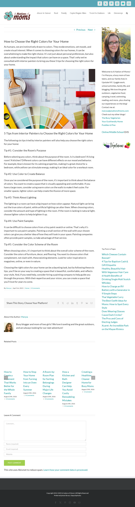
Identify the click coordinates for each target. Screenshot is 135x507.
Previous (80, 29)
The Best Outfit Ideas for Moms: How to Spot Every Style (115, 304)
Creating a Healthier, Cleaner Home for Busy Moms (88, 379)
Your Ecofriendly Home (112, 121)
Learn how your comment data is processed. (66, 469)
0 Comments (35, 288)
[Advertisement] (116, 202)
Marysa (8, 288)
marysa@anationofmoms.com (115, 110)
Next (90, 29)
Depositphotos (76, 495)
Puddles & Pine (108, 125)
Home (27, 288)
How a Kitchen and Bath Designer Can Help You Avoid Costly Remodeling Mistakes (68, 386)
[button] (127, 13)
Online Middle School (113, 132)
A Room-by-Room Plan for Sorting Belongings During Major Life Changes (49, 382)
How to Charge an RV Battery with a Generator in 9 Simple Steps (116, 290)
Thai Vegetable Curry (112, 297)
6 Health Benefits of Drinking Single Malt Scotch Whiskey (116, 279)
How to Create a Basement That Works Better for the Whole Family (10, 382)
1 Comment (88, 392)
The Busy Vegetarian (111, 118)
